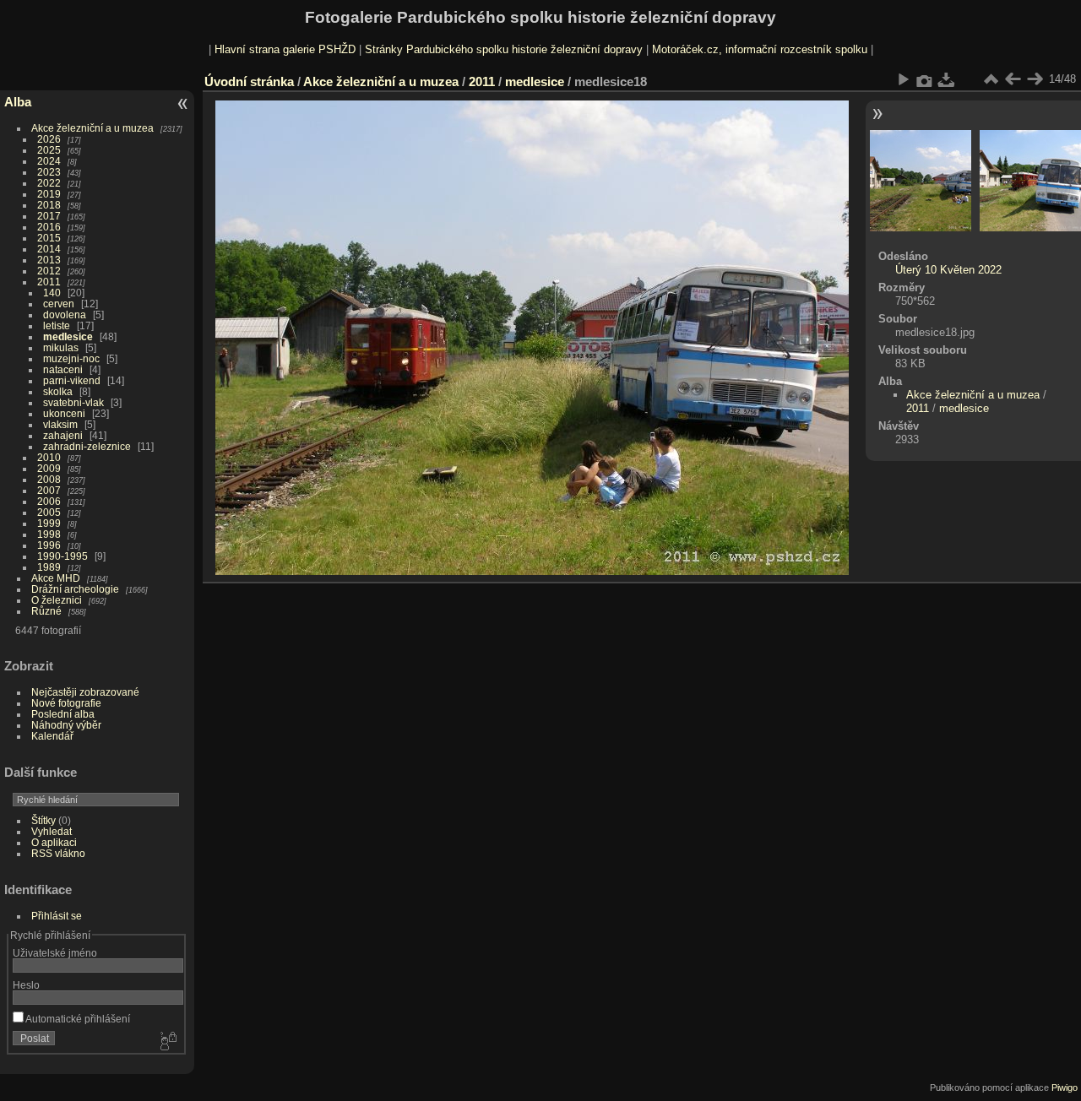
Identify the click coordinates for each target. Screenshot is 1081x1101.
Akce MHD (55, 577)
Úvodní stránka (249, 81)
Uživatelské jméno (55, 952)
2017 (49, 215)
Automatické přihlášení (77, 1018)
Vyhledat (51, 831)
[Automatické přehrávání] (903, 79)
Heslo (26, 984)
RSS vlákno (58, 853)
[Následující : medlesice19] (1035, 79)
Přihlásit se (56, 915)
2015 (49, 237)
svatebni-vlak (73, 402)
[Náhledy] (991, 79)
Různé (46, 610)
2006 (49, 501)
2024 (49, 160)
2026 (49, 138)
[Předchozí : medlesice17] (1013, 79)
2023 (49, 171)
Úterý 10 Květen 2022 (948, 269)
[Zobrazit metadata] (925, 79)
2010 (49, 457)
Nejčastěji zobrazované (85, 691)
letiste (56, 325)
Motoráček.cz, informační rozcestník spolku (759, 49)
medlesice (68, 336)
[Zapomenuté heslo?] (167, 1042)
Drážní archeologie (75, 588)
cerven (58, 303)
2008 (49, 479)
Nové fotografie (66, 702)
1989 (49, 566)
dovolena (64, 314)
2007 (49, 490)
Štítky (43, 820)
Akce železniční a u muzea (92, 127)
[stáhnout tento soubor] (947, 79)
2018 (49, 204)
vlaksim (60, 424)
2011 (49, 281)
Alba (17, 102)
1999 (49, 523)
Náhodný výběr (66, 724)
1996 (49, 545)
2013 (49, 259)
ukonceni (64, 413)
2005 (49, 512)
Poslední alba (63, 713)
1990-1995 (62, 555)
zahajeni (63, 435)
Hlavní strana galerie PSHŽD (285, 49)
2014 (49, 248)
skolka (58, 391)
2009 (49, 468)
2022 (49, 182)
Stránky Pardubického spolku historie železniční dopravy (504, 49)
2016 (49, 226)
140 (52, 292)
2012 (49, 270)
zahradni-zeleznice (87, 446)
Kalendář (52, 735)
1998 (49, 534)
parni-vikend (71, 380)
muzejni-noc (71, 358)
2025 (49, 149)
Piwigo (1064, 1087)
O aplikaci (54, 842)
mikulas (61, 347)
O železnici (56, 599)
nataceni (63, 369)
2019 (49, 193)
